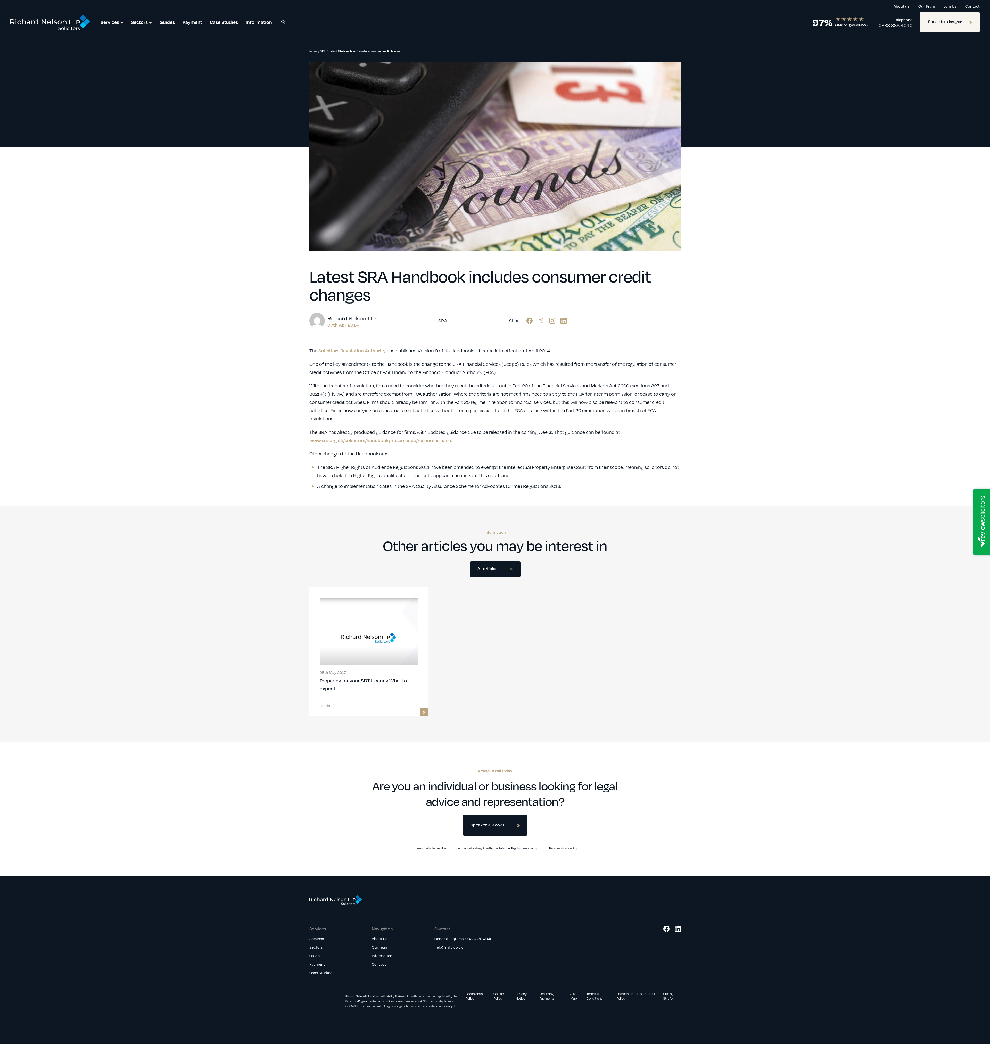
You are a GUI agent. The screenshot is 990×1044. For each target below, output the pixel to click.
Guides (167, 22)
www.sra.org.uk (446, 1006)
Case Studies (224, 22)
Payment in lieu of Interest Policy (635, 996)
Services (316, 938)
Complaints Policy (474, 996)
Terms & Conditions (594, 996)
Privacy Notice (521, 996)
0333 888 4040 (895, 25)
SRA (323, 51)
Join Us (950, 6)
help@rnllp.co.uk (448, 947)
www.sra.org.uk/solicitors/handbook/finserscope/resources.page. (380, 440)
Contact (972, 6)
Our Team (926, 6)
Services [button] (110, 22)
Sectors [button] (139, 22)
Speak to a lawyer (945, 21)
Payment (192, 22)
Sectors (316, 947)
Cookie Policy (498, 996)
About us (901, 6)
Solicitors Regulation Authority (352, 350)
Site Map (573, 996)
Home (313, 51)
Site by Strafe (668, 996)
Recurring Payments (546, 996)
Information (259, 22)
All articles (487, 568)
